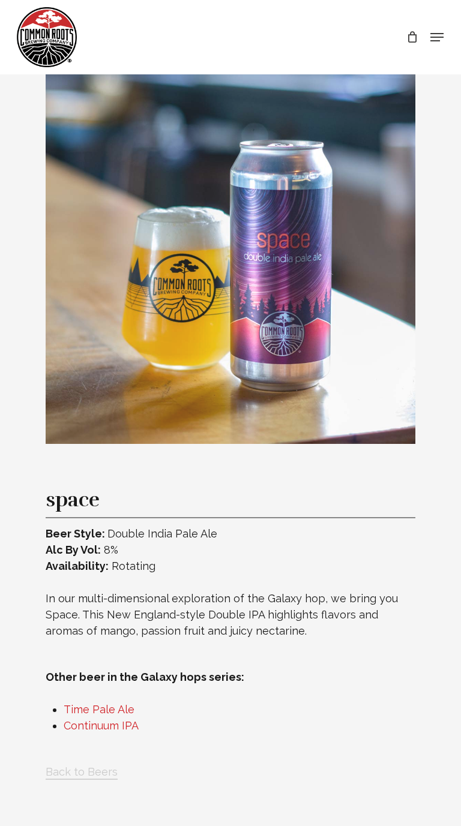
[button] (437, 37)
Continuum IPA (101, 725)
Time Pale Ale (99, 709)
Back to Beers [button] (82, 771)
